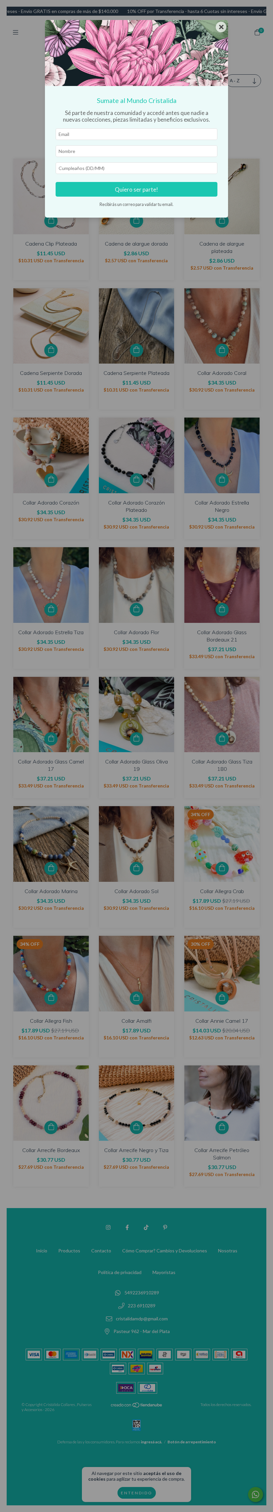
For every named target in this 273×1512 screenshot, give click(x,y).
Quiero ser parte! (136, 189)
